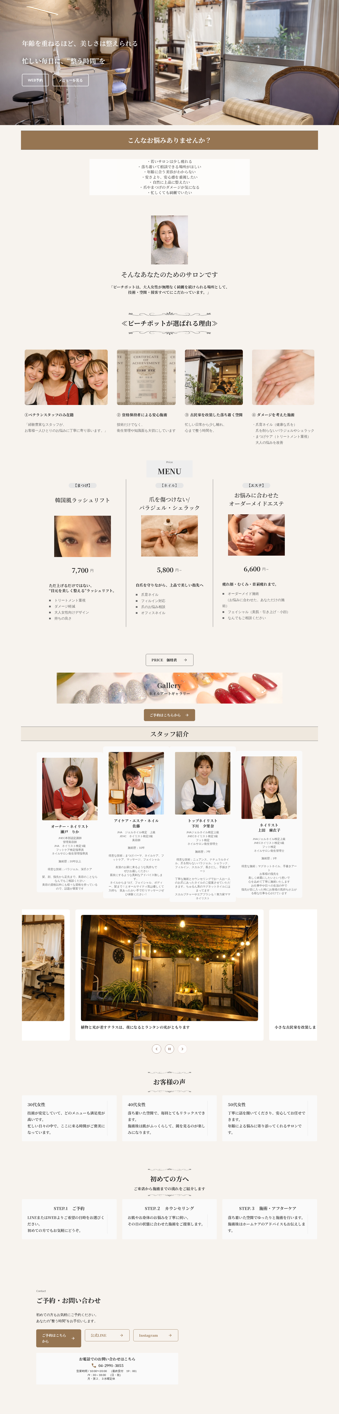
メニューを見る (71, 80)
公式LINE (98, 1335)
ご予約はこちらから (54, 1338)
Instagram (148, 1335)
